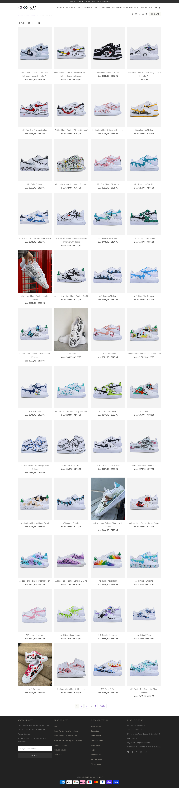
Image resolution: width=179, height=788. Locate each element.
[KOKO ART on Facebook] (133, 752)
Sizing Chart (95, 745)
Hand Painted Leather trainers (65, 736)
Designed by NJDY (96, 777)
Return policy (96, 755)
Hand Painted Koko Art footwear (66, 731)
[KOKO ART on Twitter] (128, 752)
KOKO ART (85, 777)
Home (56, 726)
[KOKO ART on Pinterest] (137, 752)
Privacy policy (96, 764)
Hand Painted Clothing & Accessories (68, 740)
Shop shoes (85, 7)
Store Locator (96, 736)
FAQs (93, 750)
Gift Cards (58, 755)
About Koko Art (96, 726)
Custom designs (65, 7)
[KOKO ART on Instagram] (141, 752)
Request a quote (60, 750)
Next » (102, 706)
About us (146, 7)
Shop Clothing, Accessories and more (116, 7)
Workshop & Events (98, 740)
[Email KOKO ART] (146, 752)
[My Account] (143, 14)
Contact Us (95, 731)
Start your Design (60, 745)
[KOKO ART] (27, 7)
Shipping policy (96, 759)
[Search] (147, 14)
